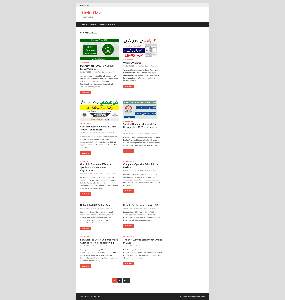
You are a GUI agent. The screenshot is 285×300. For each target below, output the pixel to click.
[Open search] (203, 24)
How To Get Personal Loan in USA (140, 205)
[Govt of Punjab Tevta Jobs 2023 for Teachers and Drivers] (99, 110)
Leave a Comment (108, 72)
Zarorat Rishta (106, 24)
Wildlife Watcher (132, 62)
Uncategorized (85, 63)
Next (126, 280)
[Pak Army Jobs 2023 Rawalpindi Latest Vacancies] (99, 49)
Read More (84, 92)
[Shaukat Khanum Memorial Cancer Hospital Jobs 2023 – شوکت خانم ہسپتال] (142, 109)
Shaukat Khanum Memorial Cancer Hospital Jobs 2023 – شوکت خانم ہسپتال (141, 127)
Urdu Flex (91, 13)
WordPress (192, 297)
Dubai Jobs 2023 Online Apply (96, 205)
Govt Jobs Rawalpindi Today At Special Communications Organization (96, 167)
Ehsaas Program (89, 24)
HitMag (202, 297)
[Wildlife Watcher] (142, 48)
